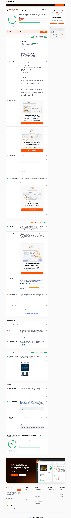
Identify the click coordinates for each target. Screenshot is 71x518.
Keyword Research (38, 496)
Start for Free (57, 23)
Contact (27, 503)
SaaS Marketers (50, 494)
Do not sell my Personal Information (36, 517)
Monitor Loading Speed (32, 272)
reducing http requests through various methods (34, 279)
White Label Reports (38, 505)
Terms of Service (52, 514)
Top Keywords (37, 503)
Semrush (61, 496)
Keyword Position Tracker (39, 494)
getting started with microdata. (26, 390)
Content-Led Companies (52, 489)
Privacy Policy (58, 514)
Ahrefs (61, 489)
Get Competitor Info (32, 150)
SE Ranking (62, 494)
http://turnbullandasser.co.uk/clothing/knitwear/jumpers (29, 312)
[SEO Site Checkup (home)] (12, 2)
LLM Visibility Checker (38, 498)
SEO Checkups (28, 501)
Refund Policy (63, 514)
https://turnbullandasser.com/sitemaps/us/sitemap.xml (31, 162)
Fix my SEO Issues (44, 31)
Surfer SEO (62, 498)
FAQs (26, 499)
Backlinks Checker (38, 491)
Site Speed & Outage (38, 499)
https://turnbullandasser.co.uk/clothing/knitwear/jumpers (22, 10)
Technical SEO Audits (38, 501)
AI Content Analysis (38, 489)
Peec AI (61, 491)
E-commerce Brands (51, 491)
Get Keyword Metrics (32, 122)
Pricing (27, 491)
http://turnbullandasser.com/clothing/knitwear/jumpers (29, 313)
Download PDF (43, 9)
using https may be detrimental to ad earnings (31, 334)
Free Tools (27, 489)
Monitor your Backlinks (32, 209)
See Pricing (22, 475)
